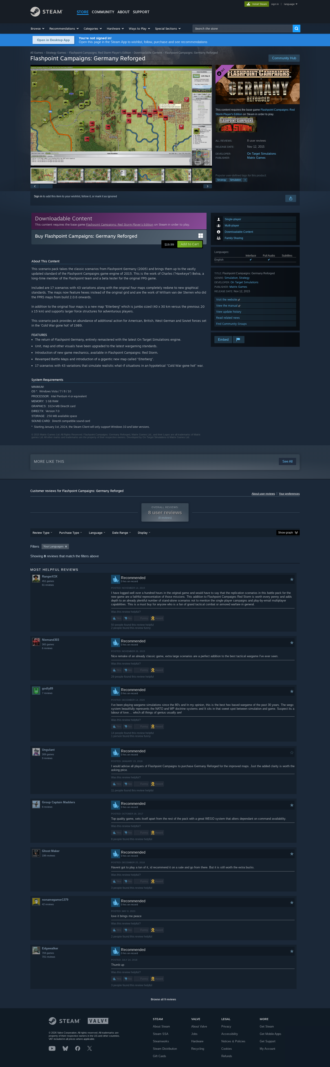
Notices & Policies (233, 1041)
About (123, 12)
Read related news (228, 317)
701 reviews (48, 956)
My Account (267, 1048)
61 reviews (48, 585)
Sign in (38, 196)
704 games (48, 953)
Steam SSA (160, 1034)
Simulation (235, 179)
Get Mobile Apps (270, 1034)
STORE (83, 12)
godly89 (47, 688)
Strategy (221, 179)
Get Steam (267, 1026)
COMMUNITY (103, 12)
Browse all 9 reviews (163, 999)
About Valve (199, 1026)
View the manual (227, 305)
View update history (228, 311)
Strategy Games (56, 52)
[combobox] (243, 28)
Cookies (226, 1048)
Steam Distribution (165, 1048)
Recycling (197, 1048)
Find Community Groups (231, 323)
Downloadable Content (148, 52)
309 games (48, 754)
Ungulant (48, 749)
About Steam (161, 1026)
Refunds (226, 1056)
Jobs (194, 1034)
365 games (48, 644)
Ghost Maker (50, 851)
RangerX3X (49, 576)
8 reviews (47, 807)
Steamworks (161, 1041)
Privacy (226, 1026)
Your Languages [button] (53, 546)
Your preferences (289, 493)
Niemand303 (50, 639)
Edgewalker (50, 948)
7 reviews (47, 693)
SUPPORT (141, 12)
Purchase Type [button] (69, 532)
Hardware (197, 1041)
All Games (36, 52)
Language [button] (95, 532)
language (289, 4)
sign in (275, 4)
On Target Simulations (261, 153)
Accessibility (229, 1034)
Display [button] (142, 532)
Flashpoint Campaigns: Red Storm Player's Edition (100, 52)
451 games (48, 581)
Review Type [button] (41, 532)
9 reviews (47, 758)
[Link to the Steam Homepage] (46, 15)
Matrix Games (256, 157)
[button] (38, 28)
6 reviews (47, 648)
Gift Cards (159, 1056)
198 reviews (48, 855)
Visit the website (227, 299)
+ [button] (245, 179)
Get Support (267, 1041)
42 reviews (48, 904)
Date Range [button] (120, 532)
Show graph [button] (285, 532)
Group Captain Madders (58, 802)
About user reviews (263, 493)
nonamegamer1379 (55, 899)
